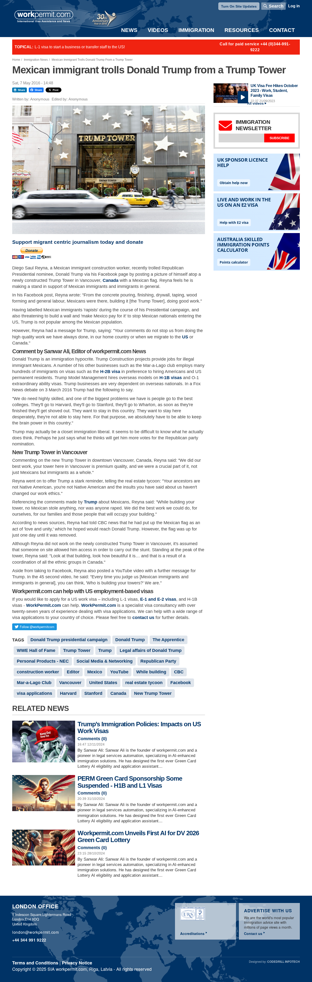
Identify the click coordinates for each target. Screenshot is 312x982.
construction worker (38, 671)
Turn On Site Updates (239, 6)
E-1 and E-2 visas (158, 599)
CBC (179, 671)
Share (21, 89)
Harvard (68, 693)
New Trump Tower (153, 693)
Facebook (180, 682)
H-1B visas (170, 377)
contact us (143, 617)
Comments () (92, 738)
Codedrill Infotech (283, 961)
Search (276, 6)
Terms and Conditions (35, 963)
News (129, 30)
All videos (255, 103)
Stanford (93, 693)
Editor (73, 671)
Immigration (196, 30)
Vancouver (70, 682)
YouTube (119, 671)
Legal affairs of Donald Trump (151, 650)
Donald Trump (130, 639)
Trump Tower (76, 650)
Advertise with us (268, 910)
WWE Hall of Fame (36, 650)
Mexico (94, 671)
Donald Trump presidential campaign (68, 639)
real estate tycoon (144, 682)
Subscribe (279, 138)
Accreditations (192, 933)
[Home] (44, 17)
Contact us (253, 933)
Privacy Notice (77, 963)
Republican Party (158, 661)
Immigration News (36, 59)
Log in (294, 6)
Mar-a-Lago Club (34, 682)
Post (55, 89)
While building (151, 671)
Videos (158, 30)
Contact (282, 30)
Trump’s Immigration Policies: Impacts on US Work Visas (139, 728)
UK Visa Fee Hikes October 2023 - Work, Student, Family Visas (274, 90)
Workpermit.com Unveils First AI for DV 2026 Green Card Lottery (138, 837)
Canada (110, 280)
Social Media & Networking (105, 661)
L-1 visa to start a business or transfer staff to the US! (80, 47)
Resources (241, 30)
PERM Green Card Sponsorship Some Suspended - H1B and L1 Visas (130, 782)
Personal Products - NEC (43, 661)
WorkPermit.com (43, 605)
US (185, 336)
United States (103, 682)
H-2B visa (110, 371)
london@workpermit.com (35, 932)
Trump (90, 502)
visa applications (34, 693)
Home (16, 59)
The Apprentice (168, 639)
